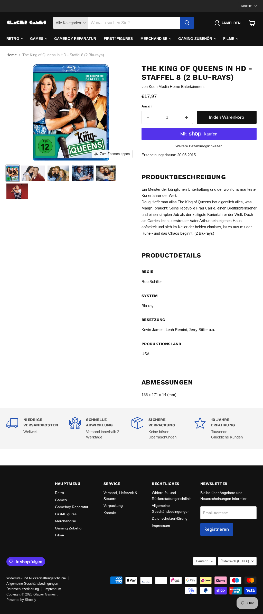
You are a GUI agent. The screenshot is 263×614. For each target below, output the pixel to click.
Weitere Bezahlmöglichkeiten (198, 146)
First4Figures (118, 38)
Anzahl (147, 106)
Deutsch (246, 6)
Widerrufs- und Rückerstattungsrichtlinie (36, 578)
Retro (13, 38)
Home (11, 55)
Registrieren (216, 529)
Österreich (235, 561)
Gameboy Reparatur (75, 38)
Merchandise (154, 38)
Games (37, 38)
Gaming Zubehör (195, 38)
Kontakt (110, 513)
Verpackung (113, 505)
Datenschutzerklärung (169, 518)
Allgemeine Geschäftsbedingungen (32, 583)
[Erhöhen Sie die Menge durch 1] (186, 117)
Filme (229, 38)
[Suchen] (187, 23)
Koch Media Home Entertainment (176, 86)
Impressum (161, 526)
